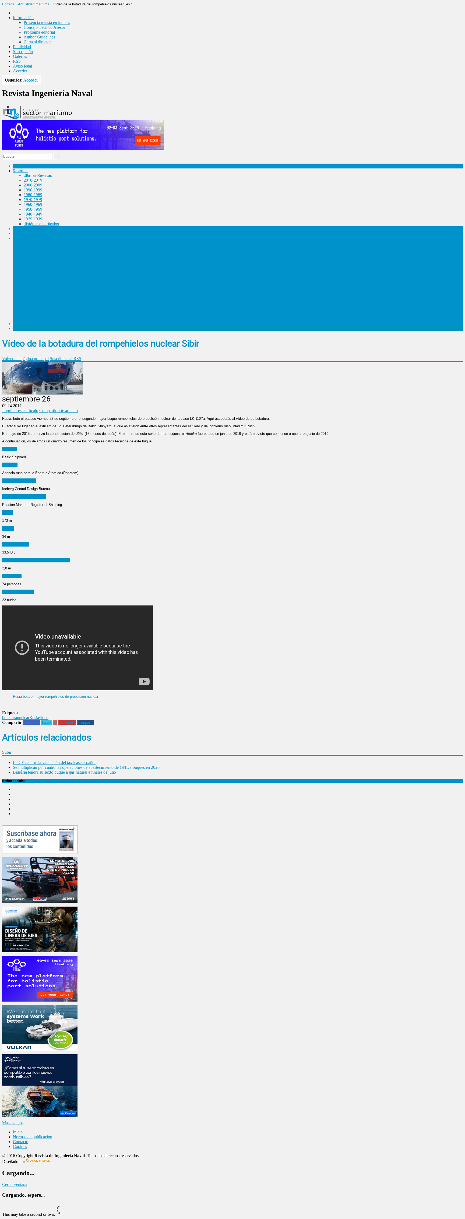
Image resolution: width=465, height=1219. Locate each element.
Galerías (20, 56)
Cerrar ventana (14, 1184)
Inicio (18, 1132)
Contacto (20, 1141)
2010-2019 (33, 180)
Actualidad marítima (33, 4)
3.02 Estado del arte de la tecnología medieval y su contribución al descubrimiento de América (113, 281)
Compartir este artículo (58, 410)
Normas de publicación (43, 314)
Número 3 (32, 271)
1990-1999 (33, 190)
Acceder (20, 71)
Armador (9, 465)
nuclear (23, 717)
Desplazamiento (15, 544)
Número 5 (32, 252)
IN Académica (24, 238)
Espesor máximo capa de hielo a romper (36, 560)
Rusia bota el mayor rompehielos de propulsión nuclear (55, 697)
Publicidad (22, 46)
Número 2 (32, 285)
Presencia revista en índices (47, 22)
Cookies (20, 1146)
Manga (8, 528)
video (43, 717)
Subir (6, 752)
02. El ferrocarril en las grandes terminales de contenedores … (86, 304)
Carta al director (37, 42)
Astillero (9, 449)
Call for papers (36, 309)
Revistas (20, 171)
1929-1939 (33, 219)
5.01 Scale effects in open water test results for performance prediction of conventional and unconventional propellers (134, 257)
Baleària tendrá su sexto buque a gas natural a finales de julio (64, 772)
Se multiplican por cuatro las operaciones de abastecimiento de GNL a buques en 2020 (86, 767)
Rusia (34, 717)
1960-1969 (33, 204)
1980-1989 (33, 195)
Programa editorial (39, 32)
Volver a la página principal (25, 358)
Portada (8, 4)
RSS (17, 61)
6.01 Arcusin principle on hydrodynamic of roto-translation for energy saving (98, 247)
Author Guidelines (39, 37)
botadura (9, 717)
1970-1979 (33, 200)
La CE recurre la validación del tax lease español (54, 762)
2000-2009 (33, 185)
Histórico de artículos (41, 224)
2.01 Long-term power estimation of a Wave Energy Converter (86, 290)
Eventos (20, 328)
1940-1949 (33, 214)
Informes (21, 233)
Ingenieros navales (29, 324)
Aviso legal (22, 66)
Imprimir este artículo (20, 410)
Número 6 (32, 243)
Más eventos (12, 1123)
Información (34, 319)
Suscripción (23, 51)
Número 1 (32, 295)
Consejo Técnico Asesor (44, 27)
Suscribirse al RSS (65, 358)
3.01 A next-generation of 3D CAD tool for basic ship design (84, 276)
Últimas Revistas (38, 175)
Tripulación (12, 576)
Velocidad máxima (18, 592)
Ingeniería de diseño (19, 480)
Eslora (7, 512)
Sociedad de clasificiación (24, 496)
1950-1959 (33, 209)
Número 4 (32, 262)
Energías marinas (28, 229)
